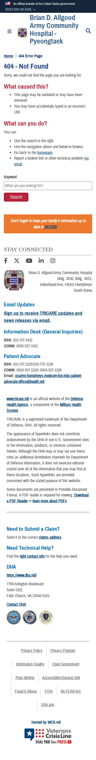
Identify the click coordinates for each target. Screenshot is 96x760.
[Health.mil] (30, 616)
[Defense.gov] (14, 616)
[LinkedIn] (41, 261)
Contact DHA (16, 604)
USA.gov (47, 704)
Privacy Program (62, 650)
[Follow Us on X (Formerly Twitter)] (16, 261)
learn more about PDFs (50, 501)
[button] (21, 9)
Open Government (65, 664)
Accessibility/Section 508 (61, 677)
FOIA (49, 691)
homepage (44, 152)
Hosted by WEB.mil (46, 722)
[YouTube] (29, 261)
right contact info (32, 556)
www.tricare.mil (18, 398)
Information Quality (30, 664)
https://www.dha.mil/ (22, 575)
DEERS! (50, 227)
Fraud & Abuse (26, 691)
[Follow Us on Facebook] (5, 261)
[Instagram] (52, 261)
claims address (50, 537)
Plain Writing (25, 677)
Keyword (10, 177)
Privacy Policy (31, 650)
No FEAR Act (71, 691)
